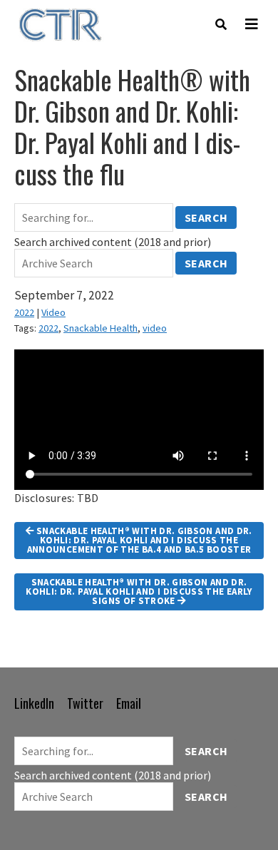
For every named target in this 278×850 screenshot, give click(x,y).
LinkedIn (34, 703)
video (155, 328)
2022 (24, 312)
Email (128, 703)
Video (53, 312)
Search (206, 217)
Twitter (85, 703)
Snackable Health (100, 328)
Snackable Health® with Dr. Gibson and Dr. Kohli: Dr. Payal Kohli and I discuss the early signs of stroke (139, 591)
